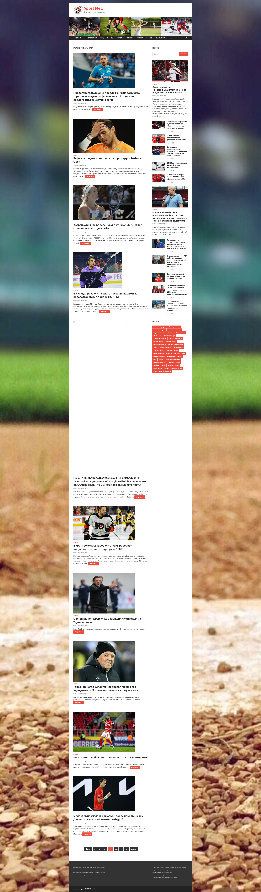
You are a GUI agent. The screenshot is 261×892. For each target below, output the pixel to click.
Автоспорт (80, 38)
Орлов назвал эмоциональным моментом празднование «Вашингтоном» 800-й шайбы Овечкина (177, 151)
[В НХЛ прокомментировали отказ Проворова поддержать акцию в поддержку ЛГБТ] (110, 524)
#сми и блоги (180, 333)
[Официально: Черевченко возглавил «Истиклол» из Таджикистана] (110, 594)
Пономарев (171, 356)
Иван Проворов (158, 353)
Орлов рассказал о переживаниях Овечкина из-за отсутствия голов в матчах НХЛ (169, 90)
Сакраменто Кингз (174, 362)
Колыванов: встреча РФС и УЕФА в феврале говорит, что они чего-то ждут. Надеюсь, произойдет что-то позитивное (177, 261)
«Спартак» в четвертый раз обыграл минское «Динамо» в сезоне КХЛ (176, 177)
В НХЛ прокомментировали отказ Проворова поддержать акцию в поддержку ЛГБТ (102, 547)
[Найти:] (170, 54)
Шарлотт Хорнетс (165, 371)
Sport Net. (93, 8)
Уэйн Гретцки (157, 368)
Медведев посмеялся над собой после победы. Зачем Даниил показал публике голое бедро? (108, 817)
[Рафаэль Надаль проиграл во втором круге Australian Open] (110, 137)
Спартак (156, 365)
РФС (154, 359)
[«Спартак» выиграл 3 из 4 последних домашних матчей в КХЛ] (158, 142)
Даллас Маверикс (165, 347)
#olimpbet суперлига (160, 327)
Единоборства (117, 38)
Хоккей (149, 38)
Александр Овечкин (159, 338)
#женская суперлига (174, 330)
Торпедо (170, 365)
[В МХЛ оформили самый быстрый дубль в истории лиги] (158, 170)
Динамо (162, 350)
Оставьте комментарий (80, 103)
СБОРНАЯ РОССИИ (159, 362)
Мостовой (177, 353)
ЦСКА (155, 371)
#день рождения (174, 327)
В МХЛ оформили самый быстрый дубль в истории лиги (177, 165)
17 (105, 849)
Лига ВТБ (169, 353)
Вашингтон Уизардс (159, 344)
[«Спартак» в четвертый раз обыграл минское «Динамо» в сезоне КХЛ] (158, 182)
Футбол (140, 38)
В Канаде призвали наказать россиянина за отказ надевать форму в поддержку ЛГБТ (105, 295)
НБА (183, 353)
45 (127, 849)
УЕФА (177, 365)
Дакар (155, 347)
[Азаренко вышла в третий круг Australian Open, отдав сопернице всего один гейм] (110, 203)
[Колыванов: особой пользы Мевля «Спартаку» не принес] (110, 733)
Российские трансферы (172, 359)
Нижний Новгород (159, 356)
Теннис (130, 38)
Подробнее (97, 109)
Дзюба (155, 350)
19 (116, 849)
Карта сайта (161, 38)
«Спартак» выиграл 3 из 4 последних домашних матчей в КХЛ (176, 137)
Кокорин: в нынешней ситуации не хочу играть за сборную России (176, 276)
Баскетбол (92, 38)
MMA (155, 336)
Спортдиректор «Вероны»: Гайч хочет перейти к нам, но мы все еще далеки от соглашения (177, 305)
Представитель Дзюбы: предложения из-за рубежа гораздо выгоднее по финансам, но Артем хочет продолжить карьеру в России (106, 96)
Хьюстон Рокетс (176, 368)
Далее (133, 849)
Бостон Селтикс (171, 341)
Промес (179, 356)
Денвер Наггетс (178, 347)
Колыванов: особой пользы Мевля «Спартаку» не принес (110, 757)
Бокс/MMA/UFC (158, 341)
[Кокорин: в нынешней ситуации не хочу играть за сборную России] (158, 281)
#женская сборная (159, 330)
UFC (160, 336)
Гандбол (104, 38)
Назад (88, 849)
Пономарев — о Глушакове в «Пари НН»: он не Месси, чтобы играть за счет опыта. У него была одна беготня (176, 244)
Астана (171, 338)
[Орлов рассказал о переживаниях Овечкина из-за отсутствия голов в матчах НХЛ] (170, 82)
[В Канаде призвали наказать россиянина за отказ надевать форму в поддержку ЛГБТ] (110, 271)
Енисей (169, 350)
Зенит (176, 350)
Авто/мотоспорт (169, 336)
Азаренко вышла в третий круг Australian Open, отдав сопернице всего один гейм (107, 226)
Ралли (161, 359)
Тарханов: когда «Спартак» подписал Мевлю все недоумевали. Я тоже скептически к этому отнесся (105, 688)
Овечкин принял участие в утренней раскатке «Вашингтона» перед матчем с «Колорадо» (177, 125)
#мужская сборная (159, 333)
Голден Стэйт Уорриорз (175, 344)
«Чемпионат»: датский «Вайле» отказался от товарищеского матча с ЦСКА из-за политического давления (177, 290)
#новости (171, 333)
